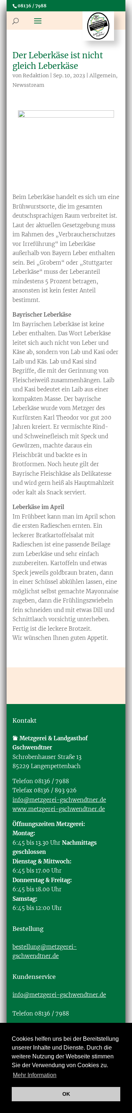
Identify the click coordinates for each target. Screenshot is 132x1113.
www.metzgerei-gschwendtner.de (58, 809)
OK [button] (66, 1094)
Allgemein (102, 75)
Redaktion (36, 75)
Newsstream (28, 85)
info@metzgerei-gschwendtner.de (59, 799)
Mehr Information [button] (34, 1075)
